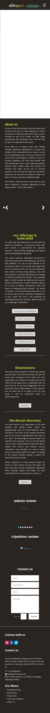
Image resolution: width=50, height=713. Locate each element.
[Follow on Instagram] (7, 643)
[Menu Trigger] (44, 5)
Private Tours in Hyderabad (25, 311)
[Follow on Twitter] (16, 643)
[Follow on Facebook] (11, 643)
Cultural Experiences (25, 334)
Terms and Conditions (15, 699)
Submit (34, 616)
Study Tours (25, 349)
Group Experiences (25, 326)
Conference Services (25, 342)
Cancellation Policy (14, 690)
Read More (25, 405)
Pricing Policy (12, 696)
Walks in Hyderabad (25, 319)
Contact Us (11, 702)
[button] (18, 527)
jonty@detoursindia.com (16, 674)
